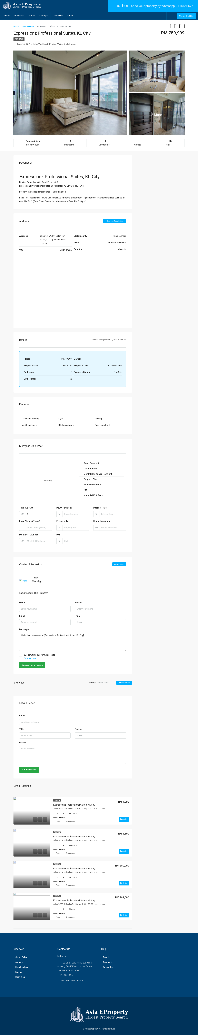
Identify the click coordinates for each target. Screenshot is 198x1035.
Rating (78, 729)
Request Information (32, 665)
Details (123, 819)
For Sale (19, 39)
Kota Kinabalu (21, 967)
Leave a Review (124, 683)
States (32, 15)
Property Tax (63, 521)
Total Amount (26, 507)
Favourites (108, 967)
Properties (19, 15)
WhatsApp (36, 581)
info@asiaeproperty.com (71, 980)
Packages (43, 15)
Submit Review (29, 769)
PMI (58, 534)
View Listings (119, 564)
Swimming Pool (102, 425)
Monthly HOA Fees (28, 534)
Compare (107, 962)
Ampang (19, 962)
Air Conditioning (29, 425)
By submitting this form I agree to (39, 656)
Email (22, 616)
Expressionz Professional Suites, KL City (74, 804)
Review (23, 742)
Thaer (58, 821)
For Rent (57, 800)
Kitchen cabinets (66, 425)
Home (7, 15)
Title (21, 729)
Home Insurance (101, 521)
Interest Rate (100, 507)
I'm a (77, 616)
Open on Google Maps (115, 221)
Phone (78, 602)
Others (70, 15)
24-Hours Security (30, 418)
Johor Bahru (21, 957)
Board (106, 957)
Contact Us (58, 15)
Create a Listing (186, 16)
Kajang (18, 972)
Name (22, 602)
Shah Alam (20, 977)
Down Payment (64, 507)
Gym (61, 418)
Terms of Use (30, 658)
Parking (98, 418)
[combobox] (100, 622)
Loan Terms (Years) (29, 521)
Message (24, 629)
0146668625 (184, 6)
